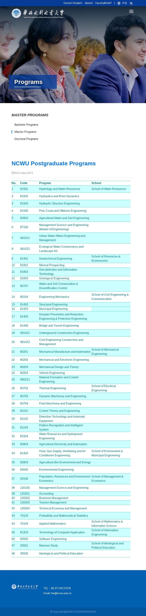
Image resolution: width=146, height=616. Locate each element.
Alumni (89, 3)
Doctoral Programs (26, 139)
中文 (124, 3)
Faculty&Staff (103, 3)
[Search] (132, 3)
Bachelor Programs (26, 124)
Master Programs (25, 132)
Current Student (73, 3)
